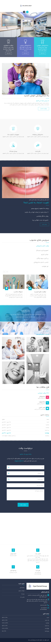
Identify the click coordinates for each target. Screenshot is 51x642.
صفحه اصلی (22, 587)
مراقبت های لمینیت (40, 292)
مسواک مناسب (18, 292)
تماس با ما (22, 597)
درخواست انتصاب (43, 108)
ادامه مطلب (42, 53)
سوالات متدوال (22, 591)
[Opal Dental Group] (25, 6)
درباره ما (23, 594)
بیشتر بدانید (44, 224)
